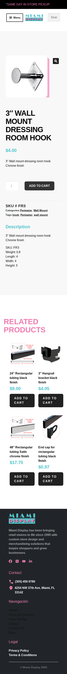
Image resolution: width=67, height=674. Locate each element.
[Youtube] (24, 561)
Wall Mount (41, 210)
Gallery (14, 623)
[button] (56, 61)
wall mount (41, 214)
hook (15, 214)
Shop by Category (21, 614)
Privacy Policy (19, 650)
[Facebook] (11, 561)
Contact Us (17, 628)
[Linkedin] (31, 561)
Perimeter (26, 210)
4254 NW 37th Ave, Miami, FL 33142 (35, 590)
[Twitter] (18, 561)
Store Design (18, 619)
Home (13, 610)
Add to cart (39, 185)
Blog (12, 632)
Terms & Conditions (23, 655)
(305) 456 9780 (25, 581)
